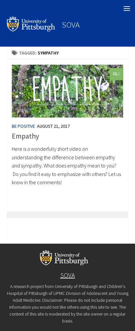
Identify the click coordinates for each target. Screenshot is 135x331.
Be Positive (23, 126)
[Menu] (127, 8)
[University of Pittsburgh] (31, 29)
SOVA (71, 24)
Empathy (25, 136)
